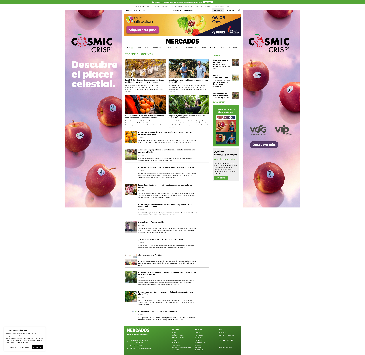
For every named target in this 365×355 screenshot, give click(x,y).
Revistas (222, 48)
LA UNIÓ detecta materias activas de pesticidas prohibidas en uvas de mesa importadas (144, 81)
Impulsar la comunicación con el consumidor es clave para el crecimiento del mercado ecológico (221, 80)
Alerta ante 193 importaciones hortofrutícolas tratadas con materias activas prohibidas (166, 151)
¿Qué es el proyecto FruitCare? (150, 255)
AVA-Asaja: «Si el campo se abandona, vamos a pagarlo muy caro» (166, 167)
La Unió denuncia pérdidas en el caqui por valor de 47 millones (188, 81)
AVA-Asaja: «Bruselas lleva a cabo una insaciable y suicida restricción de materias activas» (167, 273)
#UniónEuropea (219, 6)
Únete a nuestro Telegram (181, 347)
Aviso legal (223, 333)
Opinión (203, 48)
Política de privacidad (226, 335)
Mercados (178, 48)
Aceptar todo (37, 347)
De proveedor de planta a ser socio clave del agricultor (221, 95)
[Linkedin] (232, 340)
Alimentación (191, 48)
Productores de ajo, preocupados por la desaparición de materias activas (165, 186)
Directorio (233, 48)
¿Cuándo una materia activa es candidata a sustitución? (161, 239)
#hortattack (165, 6)
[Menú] (132, 48)
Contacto (175, 350)
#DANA (157, 6)
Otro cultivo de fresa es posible (151, 222)
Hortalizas (157, 48)
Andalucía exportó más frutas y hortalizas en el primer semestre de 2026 (221, 64)
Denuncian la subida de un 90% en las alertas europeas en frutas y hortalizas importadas (165, 133)
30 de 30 (212, 48)
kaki (228, 6)
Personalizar (12, 347)
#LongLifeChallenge (176, 6)
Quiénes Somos (177, 335)
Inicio (139, 48)
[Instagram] (228, 340)
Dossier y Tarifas (178, 337)
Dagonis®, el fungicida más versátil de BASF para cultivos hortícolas (187, 117)
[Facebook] (224, 340)
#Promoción (208, 6)
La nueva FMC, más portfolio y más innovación (157, 311)
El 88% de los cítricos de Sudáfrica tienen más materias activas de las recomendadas (144, 117)
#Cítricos (149, 6)
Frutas (147, 48)
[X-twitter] (220, 340)
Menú (128, 48)
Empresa (168, 48)
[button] (239, 10)
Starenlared (228, 347)
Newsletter (176, 342)
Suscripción (176, 345)
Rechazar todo (24, 347)
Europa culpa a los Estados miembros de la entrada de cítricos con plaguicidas (165, 293)
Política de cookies (22, 343)
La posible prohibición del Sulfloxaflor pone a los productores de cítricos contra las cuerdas (165, 205)
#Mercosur (199, 6)
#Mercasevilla (189, 6)
